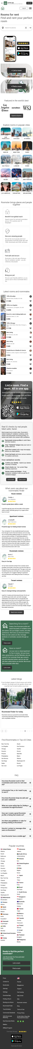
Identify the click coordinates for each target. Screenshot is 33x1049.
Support (19, 988)
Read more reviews (16, 612)
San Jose (4, 765)
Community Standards (9, 1012)
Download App (7, 995)
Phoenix (4, 753)
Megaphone (20, 985)
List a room (17, 70)
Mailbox (5, 1024)
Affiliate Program (7, 1028)
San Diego (4, 761)
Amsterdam (4, 899)
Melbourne (20, 903)
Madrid (2, 911)
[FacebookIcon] (18, 1021)
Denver (19, 751)
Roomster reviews (22, 1002)
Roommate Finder (8, 1005)
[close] (2, 3)
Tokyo (18, 880)
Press (4, 978)
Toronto (19, 920)
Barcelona (3, 909)
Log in (24, 8)
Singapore (19, 899)
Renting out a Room (8, 1002)
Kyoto (18, 877)
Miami (18, 756)
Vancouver (20, 923)
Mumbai (3, 930)
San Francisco (20, 746)
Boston (19, 763)
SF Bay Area (4, 887)
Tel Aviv (19, 932)
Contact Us (6, 981)
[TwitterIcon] (20, 1021)
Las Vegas (19, 765)
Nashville (19, 753)
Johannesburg (21, 856)
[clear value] (26, 28)
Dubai (2, 935)
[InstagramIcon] (23, 1021)
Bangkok (19, 937)
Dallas (3, 763)
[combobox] (14, 27)
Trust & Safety (7, 1009)
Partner (19, 981)
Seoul (18, 894)
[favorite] (30, 301)
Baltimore (3, 856)
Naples (19, 870)
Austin (18, 744)
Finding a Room (7, 999)
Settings (5, 992)
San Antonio (5, 758)
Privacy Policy (20, 1013)
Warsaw (19, 927)
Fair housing (20, 992)
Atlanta (19, 758)
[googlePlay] (23, 53)
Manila (18, 942)
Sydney (19, 906)
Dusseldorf (4, 919)
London (19, 865)
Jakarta (19, 851)
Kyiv (18, 861)
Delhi (2, 928)
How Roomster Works (8, 1021)
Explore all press (16, 115)
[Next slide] (5, 731)
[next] (30, 28)
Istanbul (3, 940)
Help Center (20, 995)
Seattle (19, 748)
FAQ (18, 999)
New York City (5, 744)
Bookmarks (6, 985)
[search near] (3, 28)
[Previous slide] (2, 731)
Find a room (16, 86)
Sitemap (5, 988)
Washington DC (21, 761)
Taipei (18, 911)
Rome (18, 873)
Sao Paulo (19, 889)
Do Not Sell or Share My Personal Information (23, 1017)
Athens (3, 904)
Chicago (4, 748)
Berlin (2, 916)
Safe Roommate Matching (7, 1016)
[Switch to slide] (21, 731)
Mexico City (20, 915)
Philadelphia (5, 756)
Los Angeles (5, 746)
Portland (3, 885)
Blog (18, 1006)
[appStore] (23, 48)
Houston (4, 751)
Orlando (3, 880)
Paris (18, 884)
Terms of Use (20, 1009)
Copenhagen (4, 923)
